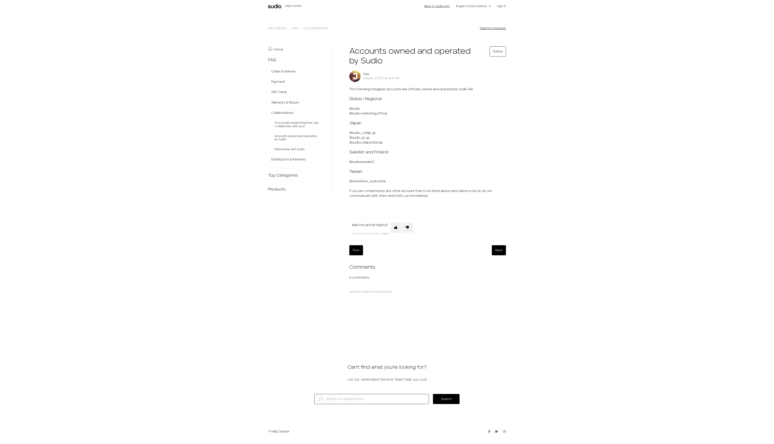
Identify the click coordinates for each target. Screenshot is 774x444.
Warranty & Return (285, 102)
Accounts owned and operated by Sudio (296, 138)
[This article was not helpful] (407, 228)
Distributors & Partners (288, 159)
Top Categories (283, 175)
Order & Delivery (283, 71)
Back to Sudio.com (437, 6)
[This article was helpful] (396, 228)
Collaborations (316, 28)
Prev (356, 250)
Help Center (277, 28)
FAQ (295, 28)
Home (278, 49)
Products (276, 189)
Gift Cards (279, 92)
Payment (278, 81)
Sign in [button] (501, 6)
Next (498, 250)
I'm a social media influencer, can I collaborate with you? (296, 124)
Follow (497, 51)
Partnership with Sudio (290, 149)
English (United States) (471, 6)
